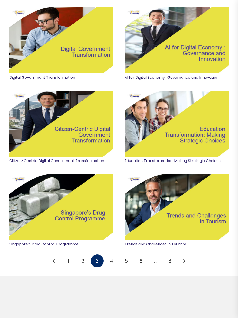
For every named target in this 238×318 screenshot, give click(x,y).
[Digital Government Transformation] (61, 40)
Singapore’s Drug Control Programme (44, 244)
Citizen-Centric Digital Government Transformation (56, 160)
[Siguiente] (184, 260)
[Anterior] (53, 260)
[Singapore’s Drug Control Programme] (61, 207)
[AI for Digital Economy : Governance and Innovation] (177, 40)
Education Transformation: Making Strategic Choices (173, 160)
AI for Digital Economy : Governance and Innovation (171, 77)
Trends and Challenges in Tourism (155, 244)
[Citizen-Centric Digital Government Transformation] (61, 124)
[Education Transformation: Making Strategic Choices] (177, 124)
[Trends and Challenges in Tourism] (177, 207)
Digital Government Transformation (42, 77)
